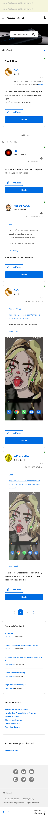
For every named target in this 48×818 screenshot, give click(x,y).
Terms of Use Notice (11, 799)
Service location (12, 716)
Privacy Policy (28, 799)
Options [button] (44, 50)
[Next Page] (33, 612)
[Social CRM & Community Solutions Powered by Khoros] (39, 812)
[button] (8, 112)
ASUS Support (11, 750)
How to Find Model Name (16, 709)
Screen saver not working (15, 673)
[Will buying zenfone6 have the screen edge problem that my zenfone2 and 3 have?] (43, 135)
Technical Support (13, 727)
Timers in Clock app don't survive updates (21, 645)
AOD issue (9, 633)
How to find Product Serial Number (21, 713)
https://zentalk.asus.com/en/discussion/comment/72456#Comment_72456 (24, 484)
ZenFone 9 (10, 688)
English (9, 793)
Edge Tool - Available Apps (15, 685)
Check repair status (13, 720)
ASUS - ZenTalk (15, 18)
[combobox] (24, 34)
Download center (12, 723)
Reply (24, 119)
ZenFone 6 (7, 50)
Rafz (11, 224)
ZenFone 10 (10, 637)
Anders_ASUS (15, 309)
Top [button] (7, 812)
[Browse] (4, 18)
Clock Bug (13, 250)
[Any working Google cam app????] (39, 135)
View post (13, 331)
